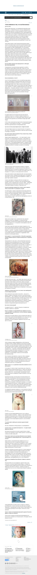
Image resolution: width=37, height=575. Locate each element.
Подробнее (23, 573)
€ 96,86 (12, 14)
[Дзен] (9, 563)
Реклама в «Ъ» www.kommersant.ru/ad (18, 5)
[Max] (14, 563)
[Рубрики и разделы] (31, 12)
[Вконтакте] (7, 563)
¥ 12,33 (15, 14)
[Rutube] (13, 563)
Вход (28, 12)
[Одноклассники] (11, 563)
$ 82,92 (9, 14)
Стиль (5, 20)
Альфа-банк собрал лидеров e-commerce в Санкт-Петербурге (19, 550)
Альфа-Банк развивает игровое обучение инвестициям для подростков (30, 550)
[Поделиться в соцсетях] (31, 22)
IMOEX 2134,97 (19, 14)
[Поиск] (29, 12)
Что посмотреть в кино (25, 14)
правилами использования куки (17, 17)
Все (10, 546)
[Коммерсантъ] (5, 12)
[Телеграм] (5, 563)
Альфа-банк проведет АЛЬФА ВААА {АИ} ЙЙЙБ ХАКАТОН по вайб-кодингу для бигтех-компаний (9, 551)
